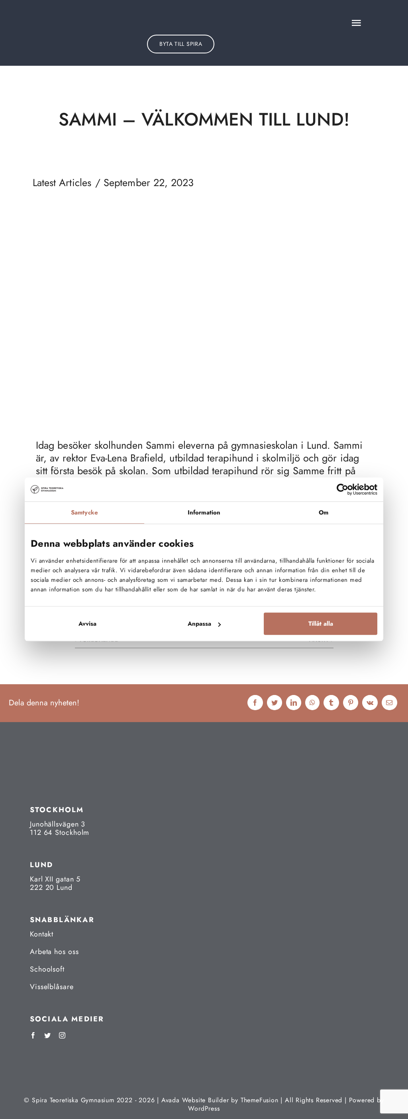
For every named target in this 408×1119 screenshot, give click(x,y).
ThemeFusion (260, 1100)
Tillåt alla (320, 624)
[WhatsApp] (312, 703)
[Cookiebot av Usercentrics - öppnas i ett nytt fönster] (342, 489)
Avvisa (87, 624)
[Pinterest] (350, 703)
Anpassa (199, 624)
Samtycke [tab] (84, 512)
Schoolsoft (47, 969)
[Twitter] (274, 703)
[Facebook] (255, 703)
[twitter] (47, 1035)
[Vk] (370, 703)
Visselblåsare (52, 987)
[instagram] (62, 1035)
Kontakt (41, 934)
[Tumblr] (331, 703)
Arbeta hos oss (54, 951)
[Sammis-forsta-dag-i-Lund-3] (204, 217)
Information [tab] (204, 512)
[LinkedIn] (293, 703)
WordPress (204, 1108)
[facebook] (33, 1035)
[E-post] (389, 703)
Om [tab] (323, 512)
